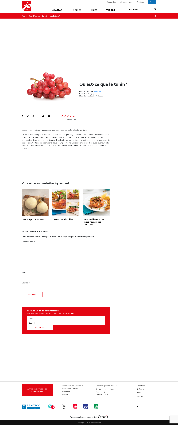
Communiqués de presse (106, 386)
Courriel (26, 283)
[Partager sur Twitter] (27, 116)
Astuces (37, 16)
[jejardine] (96, 406)
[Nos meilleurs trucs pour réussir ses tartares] (96, 202)
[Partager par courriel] (49, 116)
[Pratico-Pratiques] (32, 406)
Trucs (93, 10)
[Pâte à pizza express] (35, 202)
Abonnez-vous (126, 2)
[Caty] (64, 406)
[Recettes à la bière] (65, 202)
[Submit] (154, 9)
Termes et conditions (105, 389)
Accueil (24, 16)
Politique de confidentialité (102, 393)
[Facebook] (155, 16)
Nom (24, 272)
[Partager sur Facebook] (22, 116)
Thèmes (76, 10)
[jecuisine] (75, 406)
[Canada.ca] (103, 416)
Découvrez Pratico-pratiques (70, 390)
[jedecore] (85, 406)
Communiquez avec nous (72, 386)
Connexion (111, 2)
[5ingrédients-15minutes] (51, 406)
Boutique (140, 2)
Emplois (65, 394)
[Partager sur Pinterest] (33, 116)
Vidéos (110, 10)
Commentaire (28, 241)
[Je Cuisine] (32, 6)
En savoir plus (37, 390)
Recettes (56, 10)
